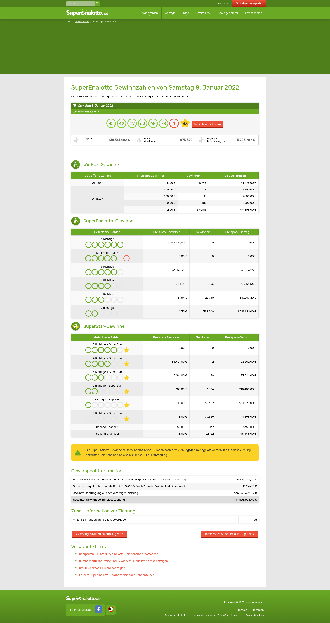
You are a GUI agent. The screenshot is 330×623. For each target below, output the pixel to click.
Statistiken (203, 13)
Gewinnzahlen (149, 13)
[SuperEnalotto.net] (89, 13)
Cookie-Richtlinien (255, 615)
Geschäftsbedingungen (229, 615)
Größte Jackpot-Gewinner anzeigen (102, 568)
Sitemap (258, 610)
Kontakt (242, 610)
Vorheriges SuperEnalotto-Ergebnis (100, 534)
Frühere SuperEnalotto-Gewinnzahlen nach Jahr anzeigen (117, 575)
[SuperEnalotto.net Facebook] (98, 612)
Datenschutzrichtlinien (176, 615)
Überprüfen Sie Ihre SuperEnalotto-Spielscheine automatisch (118, 554)
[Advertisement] (165, 50)
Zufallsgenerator (227, 13)
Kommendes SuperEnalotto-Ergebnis (228, 534)
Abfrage (170, 13)
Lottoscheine (253, 13)
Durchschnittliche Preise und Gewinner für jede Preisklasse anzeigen (123, 561)
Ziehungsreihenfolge (210, 124)
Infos (186, 13)
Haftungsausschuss (202, 615)
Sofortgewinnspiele (248, 3)
